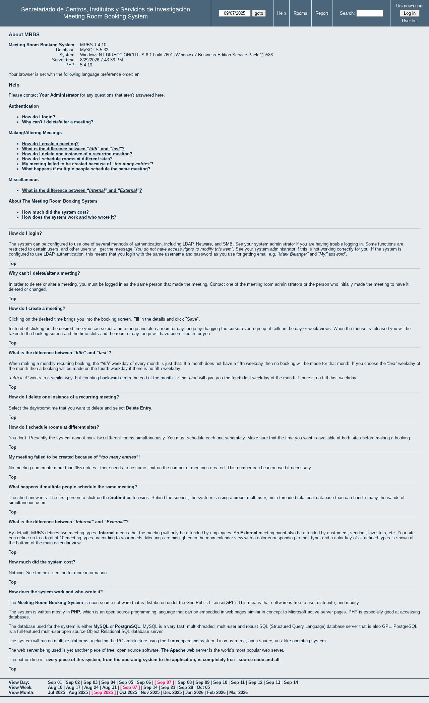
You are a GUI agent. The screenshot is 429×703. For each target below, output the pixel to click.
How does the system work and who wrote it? (69, 217)
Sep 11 (238, 682)
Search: (347, 13)
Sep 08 (185, 682)
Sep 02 (73, 682)
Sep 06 (144, 682)
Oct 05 (203, 687)
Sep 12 (255, 682)
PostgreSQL (127, 626)
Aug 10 (55, 687)
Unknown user (410, 5)
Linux (173, 640)
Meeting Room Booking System (105, 16)
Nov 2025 (150, 692)
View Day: (19, 682)
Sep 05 (126, 682)
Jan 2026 (194, 692)
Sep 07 (164, 682)
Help (281, 13)
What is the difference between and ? (73, 148)
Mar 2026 (238, 692)
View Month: (22, 692)
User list (410, 20)
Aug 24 (91, 687)
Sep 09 (202, 682)
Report (321, 13)
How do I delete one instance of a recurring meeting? (77, 153)
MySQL (101, 626)
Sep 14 (291, 682)
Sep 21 (168, 687)
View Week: (21, 687)
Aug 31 (109, 687)
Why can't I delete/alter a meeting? (58, 121)
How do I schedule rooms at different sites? (67, 158)
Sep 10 (220, 682)
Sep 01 (55, 682)
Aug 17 (73, 687)
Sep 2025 (103, 692)
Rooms (300, 13)
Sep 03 (90, 682)
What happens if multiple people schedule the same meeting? (86, 168)
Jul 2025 (56, 692)
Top (12, 263)
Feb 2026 (216, 692)
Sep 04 (108, 682)
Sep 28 (186, 687)
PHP (75, 611)
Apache (177, 650)
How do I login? (38, 116)
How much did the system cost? (55, 212)
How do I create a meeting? (50, 143)
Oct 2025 (128, 692)
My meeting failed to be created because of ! (87, 163)
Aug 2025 (78, 692)
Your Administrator (59, 95)
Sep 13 (273, 682)
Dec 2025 (172, 692)
